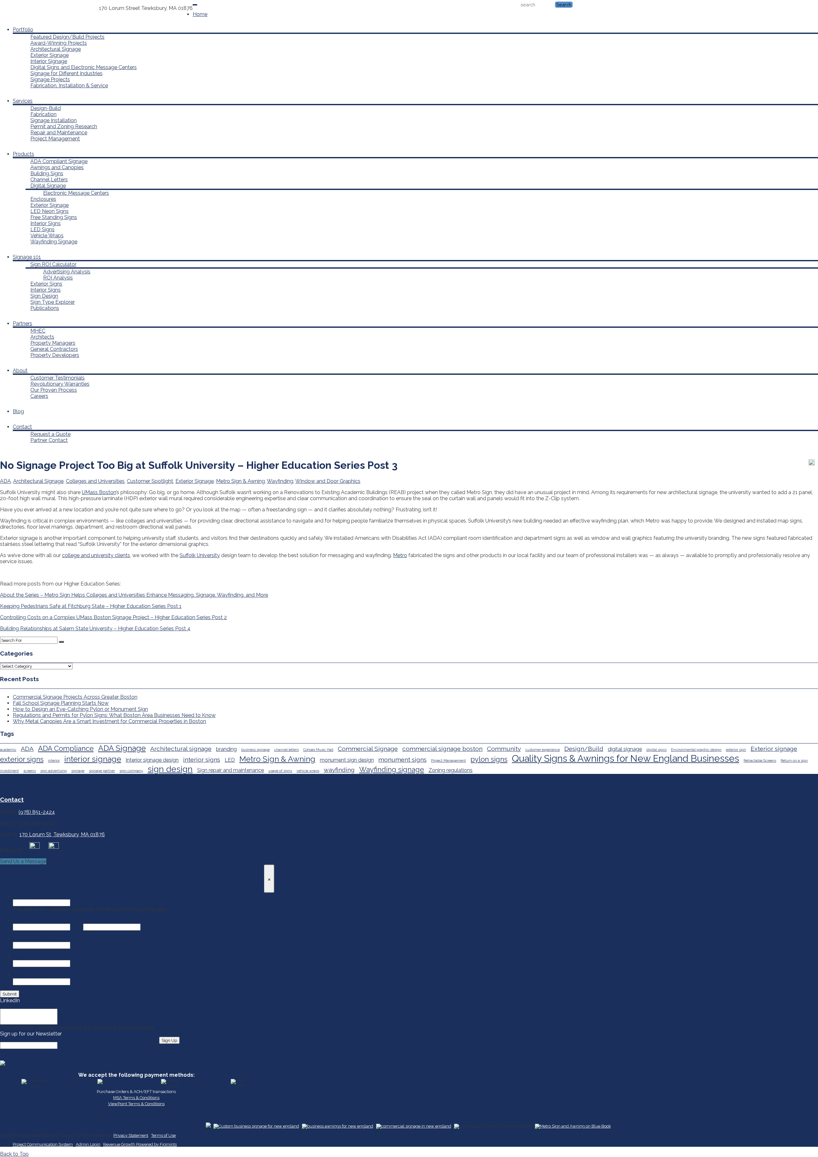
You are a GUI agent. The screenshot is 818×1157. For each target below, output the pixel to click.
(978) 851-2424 (81, 8)
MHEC (37, 331)
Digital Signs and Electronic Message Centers (83, 67)
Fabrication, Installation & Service (69, 86)
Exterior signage (774, 748)
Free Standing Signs (53, 217)
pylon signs (488, 759)
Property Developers (54, 355)
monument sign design (347, 760)
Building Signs (46, 173)
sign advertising (53, 771)
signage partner (102, 771)
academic (8, 750)
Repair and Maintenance (58, 133)
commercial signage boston (442, 748)
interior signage (92, 759)
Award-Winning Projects (58, 43)
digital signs (656, 750)
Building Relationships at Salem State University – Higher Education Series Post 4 (95, 629)
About (20, 370)
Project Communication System (43, 1144)
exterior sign (736, 750)
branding (226, 749)
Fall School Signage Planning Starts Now (61, 703)
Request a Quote (50, 434)
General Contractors (54, 349)
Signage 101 (27, 257)
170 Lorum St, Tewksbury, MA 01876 (62, 834)
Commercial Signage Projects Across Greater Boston (75, 697)
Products (23, 154)
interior (54, 760)
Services (23, 101)
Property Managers (52, 343)
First (77, 927)
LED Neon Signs (49, 211)
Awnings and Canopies (57, 167)
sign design (170, 769)
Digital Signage (48, 186)
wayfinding (339, 770)
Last (147, 927)
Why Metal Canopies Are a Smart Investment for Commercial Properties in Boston (109, 721)
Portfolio (23, 30)
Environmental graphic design (696, 750)
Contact (22, 427)
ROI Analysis (58, 278)
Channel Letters (49, 180)
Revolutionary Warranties (59, 384)
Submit (10, 993)
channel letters (286, 750)
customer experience (542, 750)
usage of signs (280, 771)
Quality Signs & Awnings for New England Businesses (625, 758)
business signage (255, 750)
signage (77, 771)
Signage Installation (53, 120)
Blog (18, 411)
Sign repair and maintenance (230, 770)
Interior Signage (48, 61)
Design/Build (583, 748)
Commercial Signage (368, 748)
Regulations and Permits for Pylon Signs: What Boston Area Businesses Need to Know (114, 715)
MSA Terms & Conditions (136, 1097)
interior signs (201, 759)
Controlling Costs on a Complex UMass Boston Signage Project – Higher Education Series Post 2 (113, 617)
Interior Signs (45, 223)
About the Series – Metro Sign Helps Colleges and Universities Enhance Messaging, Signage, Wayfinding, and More (134, 595)
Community (504, 748)
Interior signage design (152, 760)
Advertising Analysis (66, 272)
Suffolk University (200, 555)
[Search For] (61, 642)
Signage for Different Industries (66, 73)
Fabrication (43, 114)
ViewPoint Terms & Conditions (136, 1103)
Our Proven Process (53, 390)
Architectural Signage (55, 49)
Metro (400, 555)
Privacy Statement (130, 1135)
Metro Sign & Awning (240, 481)
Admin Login (88, 1144)
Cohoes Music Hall (318, 750)
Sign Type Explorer (52, 302)
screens (29, 771)
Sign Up (169, 1040)
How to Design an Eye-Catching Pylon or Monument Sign (80, 709)
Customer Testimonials (57, 378)
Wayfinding (280, 481)
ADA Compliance (66, 748)
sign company (131, 771)
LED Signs (42, 229)
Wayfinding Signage (53, 242)
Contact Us (49, 8)
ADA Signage (122, 748)
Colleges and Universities (95, 481)
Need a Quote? (18, 8)
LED (230, 760)
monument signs (402, 759)
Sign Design (44, 296)
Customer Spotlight (150, 481)
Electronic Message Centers (76, 193)
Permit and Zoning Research (63, 126)
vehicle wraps (308, 771)
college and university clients (96, 555)
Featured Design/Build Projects (67, 37)
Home (200, 14)
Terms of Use (163, 1135)
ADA (5, 481)
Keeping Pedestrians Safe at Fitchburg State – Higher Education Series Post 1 (90, 606)
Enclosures (43, 199)
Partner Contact (49, 440)
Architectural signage (181, 748)
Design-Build (45, 108)
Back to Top (14, 1154)
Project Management (55, 139)
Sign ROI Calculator (53, 264)
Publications (44, 308)
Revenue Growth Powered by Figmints (140, 1144)
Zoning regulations (450, 770)
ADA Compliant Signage (59, 161)
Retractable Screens (760, 760)
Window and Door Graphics (327, 481)
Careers (39, 396)
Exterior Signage (49, 55)
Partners (22, 323)
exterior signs (21, 759)
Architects (42, 337)
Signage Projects (50, 79)
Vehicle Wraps (47, 235)
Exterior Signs (46, 284)
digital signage (625, 749)
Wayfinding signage (391, 769)
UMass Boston (99, 492)
